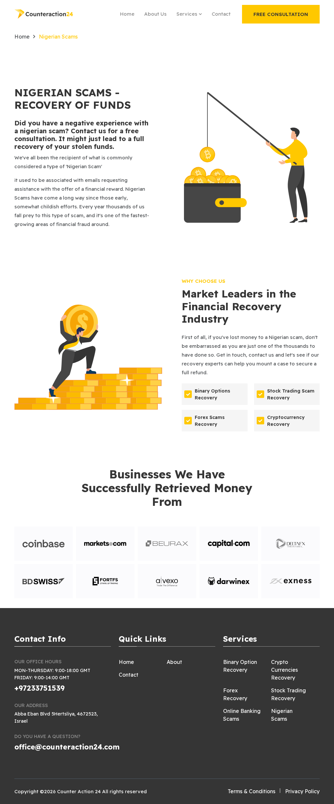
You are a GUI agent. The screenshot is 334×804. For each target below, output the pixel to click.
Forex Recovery (235, 694)
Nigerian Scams (282, 715)
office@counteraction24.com (67, 746)
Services (187, 14)
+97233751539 (39, 688)
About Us (155, 14)
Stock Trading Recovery (288, 694)
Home (127, 14)
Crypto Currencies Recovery (284, 670)
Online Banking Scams (242, 715)
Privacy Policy (302, 791)
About (174, 662)
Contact (221, 14)
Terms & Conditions (251, 791)
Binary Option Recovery (240, 666)
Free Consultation (280, 14)
